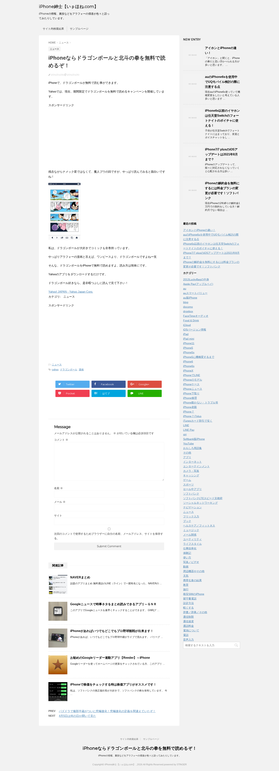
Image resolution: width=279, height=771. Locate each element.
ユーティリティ (192, 539)
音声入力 (188, 639)
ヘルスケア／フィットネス (199, 525)
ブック (187, 521)
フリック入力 (191, 516)
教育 (185, 584)
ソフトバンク (191, 493)
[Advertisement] (80, 138)
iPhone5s (188, 352)
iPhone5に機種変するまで (198, 356)
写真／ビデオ (191, 562)
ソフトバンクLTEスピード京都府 (202, 498)
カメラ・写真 (191, 470)
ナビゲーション (192, 507)
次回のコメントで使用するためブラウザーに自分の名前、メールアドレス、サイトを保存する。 (108, 536)
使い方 (187, 557)
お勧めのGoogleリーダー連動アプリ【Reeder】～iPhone (110, 657)
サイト (58, 515)
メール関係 (189, 534)
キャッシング (191, 475)
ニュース (57, 364)
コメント (61, 439)
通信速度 (188, 621)
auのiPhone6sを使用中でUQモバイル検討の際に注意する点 (222, 81)
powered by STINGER (175, 764)
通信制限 (188, 616)
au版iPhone (190, 297)
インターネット (192, 461)
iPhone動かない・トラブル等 (200, 402)
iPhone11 (188, 343)
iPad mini (188, 338)
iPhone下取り (191, 393)
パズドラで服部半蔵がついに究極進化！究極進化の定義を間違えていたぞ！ (107, 711)
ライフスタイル (192, 543)
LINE (186, 425)
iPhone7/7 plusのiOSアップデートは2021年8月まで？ (221, 154)
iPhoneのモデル (192, 379)
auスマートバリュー (195, 293)
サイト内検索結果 (53, 28)
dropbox (188, 311)
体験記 (187, 552)
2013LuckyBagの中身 (196, 279)
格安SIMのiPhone (193, 593)
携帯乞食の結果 (192, 580)
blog (185, 302)
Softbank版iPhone (194, 438)
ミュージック (191, 530)
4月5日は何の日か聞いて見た (77, 715)
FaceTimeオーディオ (195, 315)
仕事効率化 (189, 548)
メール (59, 501)
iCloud (187, 325)
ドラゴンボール (68, 369)
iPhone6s (188, 366)
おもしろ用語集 (192, 448)
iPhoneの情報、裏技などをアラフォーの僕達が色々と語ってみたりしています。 (139, 755)
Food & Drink (191, 320)
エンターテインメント (196, 466)
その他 (187, 452)
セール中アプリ (192, 489)
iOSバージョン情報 (194, 329)
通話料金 (188, 625)
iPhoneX (188, 370)
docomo (188, 306)
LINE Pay (188, 429)
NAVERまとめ (80, 577)
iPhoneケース (191, 384)
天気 (185, 575)
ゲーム (187, 480)
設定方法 (188, 603)
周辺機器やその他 (193, 571)
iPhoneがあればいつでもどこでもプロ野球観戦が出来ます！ (111, 631)
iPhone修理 (190, 397)
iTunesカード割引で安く (197, 420)
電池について (191, 630)
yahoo (55, 369)
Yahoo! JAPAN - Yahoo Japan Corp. (70, 291)
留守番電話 (189, 598)
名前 (58, 488)
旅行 (185, 589)
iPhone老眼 (190, 407)
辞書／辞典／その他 (195, 612)
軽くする (188, 607)
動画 (185, 566)
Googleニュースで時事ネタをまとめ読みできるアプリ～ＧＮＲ (113, 604)
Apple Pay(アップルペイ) (198, 283)
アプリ (187, 457)
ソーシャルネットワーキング (200, 502)
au (184, 288)
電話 (185, 635)
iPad (185, 334)
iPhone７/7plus (192, 416)
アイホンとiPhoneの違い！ (199, 230)
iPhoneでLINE (191, 375)
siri (185, 434)
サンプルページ (79, 28)
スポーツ (188, 484)
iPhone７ (188, 411)
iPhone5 (188, 347)
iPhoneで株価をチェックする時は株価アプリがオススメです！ (113, 684)
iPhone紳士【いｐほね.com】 (68, 6)
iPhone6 (188, 361)
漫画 (81, 369)
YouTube (188, 443)
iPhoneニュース (192, 388)
